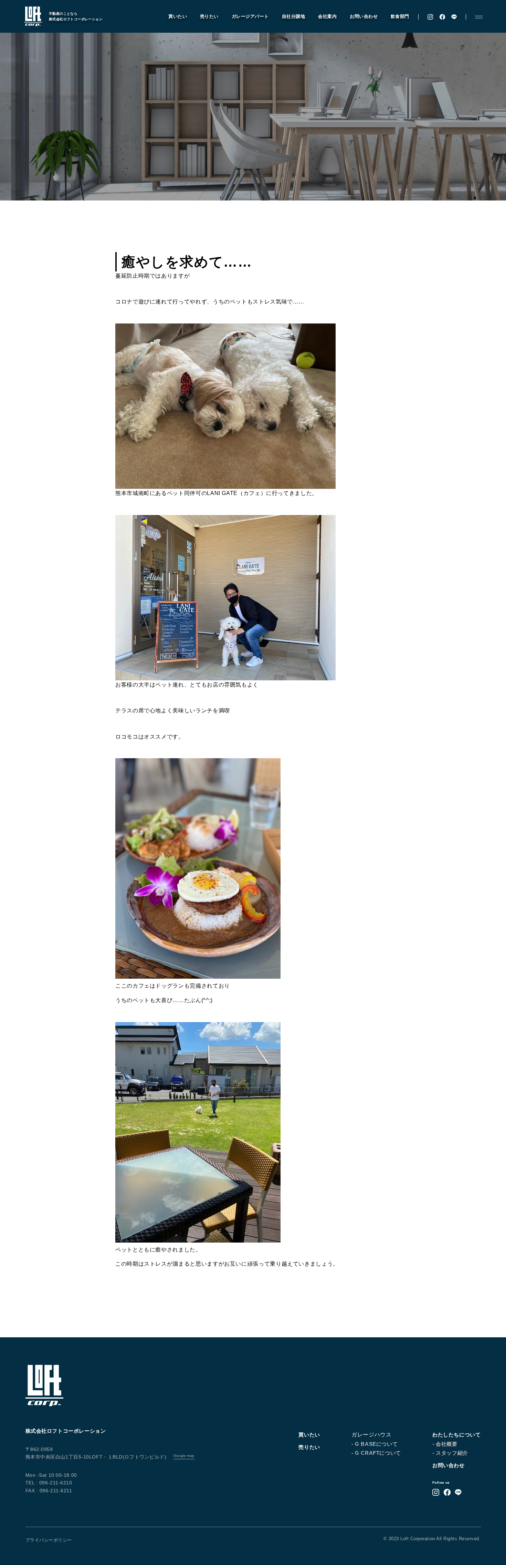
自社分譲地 (293, 16)
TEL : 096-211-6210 (48, 1482)
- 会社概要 (444, 1444)
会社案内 (327, 16)
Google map (183, 1456)
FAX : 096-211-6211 (48, 1490)
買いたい (177, 16)
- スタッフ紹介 (450, 1453)
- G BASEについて (374, 1444)
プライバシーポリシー (48, 1540)
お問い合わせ (364, 16)
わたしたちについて (456, 1435)
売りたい (209, 16)
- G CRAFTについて (376, 1453)
